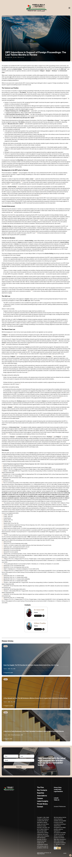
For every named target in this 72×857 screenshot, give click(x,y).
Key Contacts (42, 790)
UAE (23, 57)
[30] (8, 334)
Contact (40, 806)
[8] (2, 481)
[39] (60, 397)
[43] (15, 436)
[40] (3, 582)
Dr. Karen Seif (39, 610)
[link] (36, 613)
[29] (31, 290)
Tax (12, 668)
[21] (10, 183)
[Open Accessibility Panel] (70, 855)
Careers (40, 798)
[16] (3, 521)
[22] (3, 542)
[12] (3, 515)
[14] (3, 518)
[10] (3, 503)
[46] (3, 599)
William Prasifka (40, 623)
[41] (3, 586)
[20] (21, 181)
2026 (9, 668)
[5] (2, 471)
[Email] (43, 616)
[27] (57, 260)
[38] (20, 383)
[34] (3, 569)
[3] (2, 467)
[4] (2, 469)
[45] (3, 597)
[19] (3, 526)
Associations (42, 795)
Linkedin (56, 798)
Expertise (40, 793)
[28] (68, 273)
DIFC (21, 57)
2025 (19, 57)
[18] (3, 525)
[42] (3, 589)
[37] (28, 372)
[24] (3, 545)
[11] (3, 509)
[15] (3, 520)
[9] (2, 482)
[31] (3, 564)
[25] (3, 547)
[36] (3, 575)
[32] (3, 565)
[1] (2, 464)
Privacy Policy (57, 787)
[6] (2, 474)
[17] (3, 523)
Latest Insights (42, 801)
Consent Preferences (60, 806)
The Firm (40, 787)
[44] (3, 594)
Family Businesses (15, 735)
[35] (15, 356)
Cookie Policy (57, 789)
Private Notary (42, 804)
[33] (3, 567)
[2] (2, 466)
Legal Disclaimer (58, 791)
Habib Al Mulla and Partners (10, 18)
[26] (3, 548)
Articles (17, 18)
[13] (3, 516)
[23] (3, 543)
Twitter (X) (56, 800)
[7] (2, 477)
